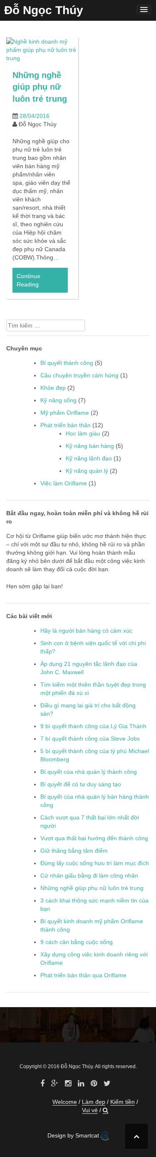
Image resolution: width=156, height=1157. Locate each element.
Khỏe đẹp (53, 387)
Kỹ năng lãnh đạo (89, 458)
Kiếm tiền (122, 1101)
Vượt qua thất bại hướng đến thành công (94, 838)
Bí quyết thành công (66, 363)
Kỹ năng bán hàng (90, 446)
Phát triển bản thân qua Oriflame (83, 975)
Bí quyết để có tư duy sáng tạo (80, 784)
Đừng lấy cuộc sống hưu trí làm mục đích (94, 863)
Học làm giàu (83, 433)
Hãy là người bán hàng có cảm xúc (86, 630)
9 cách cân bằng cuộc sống (76, 942)
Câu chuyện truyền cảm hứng (79, 375)
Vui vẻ (90, 1110)
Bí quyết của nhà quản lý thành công (88, 771)
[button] (105, 1110)
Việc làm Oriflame (63, 483)
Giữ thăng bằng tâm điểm (74, 850)
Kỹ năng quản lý (87, 470)
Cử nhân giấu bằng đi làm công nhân (89, 875)
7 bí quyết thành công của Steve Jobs (90, 738)
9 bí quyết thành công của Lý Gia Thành (93, 726)
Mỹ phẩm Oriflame (64, 412)
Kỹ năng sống (58, 400)
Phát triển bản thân (65, 425)
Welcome (64, 1101)
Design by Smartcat (74, 1135)
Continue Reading (28, 280)
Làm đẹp (93, 1101)
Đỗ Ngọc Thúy (43, 10)
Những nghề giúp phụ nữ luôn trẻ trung (39, 87)
